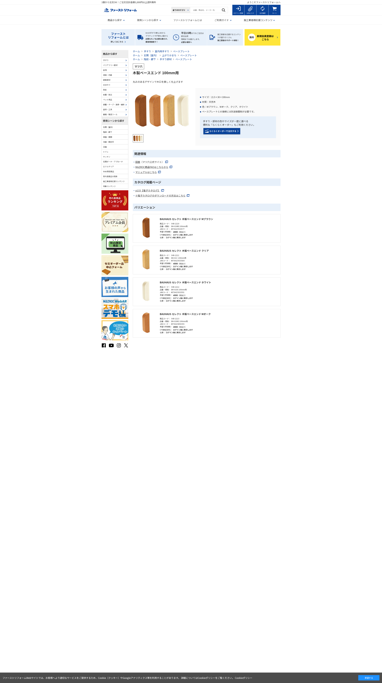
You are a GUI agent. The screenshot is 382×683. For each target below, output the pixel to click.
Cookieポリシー (243, 678)
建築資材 (106, 80)
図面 (149, 162)
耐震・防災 (107, 94)
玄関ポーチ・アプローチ (113, 161)
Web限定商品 (108, 171)
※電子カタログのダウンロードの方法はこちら (160, 195)
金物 (105, 70)
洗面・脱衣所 (108, 142)
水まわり (106, 84)
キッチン (106, 156)
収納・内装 (107, 75)
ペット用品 (107, 99)
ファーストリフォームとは (187, 20)
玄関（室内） (108, 127)
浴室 (105, 146)
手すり (105, 60)
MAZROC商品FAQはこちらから (151, 167)
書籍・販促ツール (110, 114)
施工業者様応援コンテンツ (114, 181)
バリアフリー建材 (110, 65)
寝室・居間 (107, 137)
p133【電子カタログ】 (147, 190)
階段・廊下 (107, 132)
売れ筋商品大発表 (110, 176)
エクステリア (108, 166)
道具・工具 (107, 109)
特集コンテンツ (109, 186)
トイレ (105, 151)
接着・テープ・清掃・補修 (113, 104)
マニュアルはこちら (146, 172)
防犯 (105, 89)
